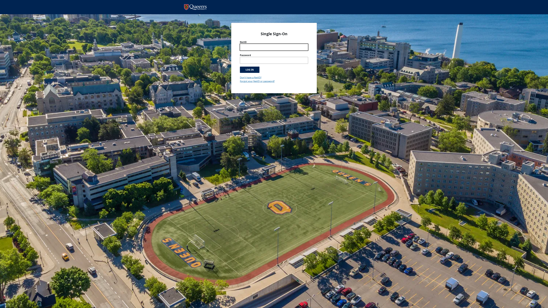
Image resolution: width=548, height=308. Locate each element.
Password (245, 55)
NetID (243, 42)
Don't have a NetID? (250, 77)
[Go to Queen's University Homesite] (195, 7)
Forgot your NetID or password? (257, 81)
